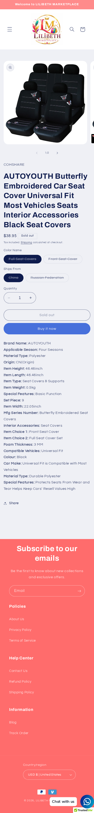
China (16, 279)
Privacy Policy (20, 630)
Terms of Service (22, 640)
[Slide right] (57, 153)
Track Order (19, 733)
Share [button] (14, 503)
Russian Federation (50, 279)
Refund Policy (20, 681)
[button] (9, 29)
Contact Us (18, 671)
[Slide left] (37, 153)
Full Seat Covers (25, 260)
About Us (16, 619)
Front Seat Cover (65, 260)
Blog (13, 722)
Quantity (10, 288)
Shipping (26, 242)
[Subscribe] (79, 590)
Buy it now (47, 328)
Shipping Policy (21, 692)
